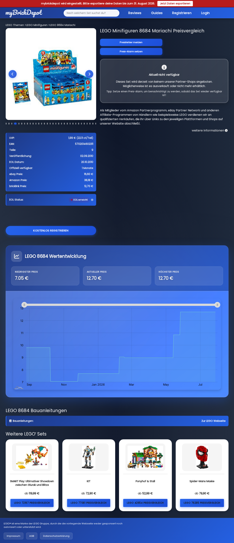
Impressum (13, 536)
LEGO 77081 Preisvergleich (89, 503)
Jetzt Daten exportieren (175, 3)
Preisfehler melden (131, 42)
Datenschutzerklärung (56, 536)
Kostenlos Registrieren (50, 230)
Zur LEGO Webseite (213, 421)
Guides (157, 13)
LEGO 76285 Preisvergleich (202, 503)
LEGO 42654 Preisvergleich (145, 503)
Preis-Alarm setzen (131, 51)
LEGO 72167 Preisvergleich (32, 503)
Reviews (134, 13)
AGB (31, 536)
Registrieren (182, 13)
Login (205, 13)
